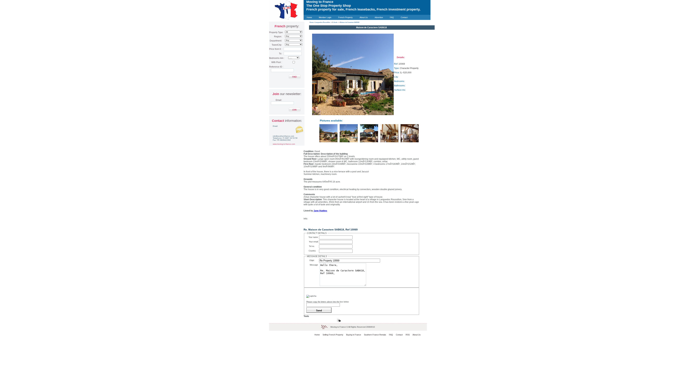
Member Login (325, 17)
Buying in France (353, 335)
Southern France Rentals (375, 335)
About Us (364, 17)
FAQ (392, 17)
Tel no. (314, 246)
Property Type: (275, 32)
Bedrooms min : (275, 58)
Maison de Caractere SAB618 (349, 22)
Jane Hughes (320, 210)
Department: (276, 40)
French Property (345, 17)
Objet (314, 260)
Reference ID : (275, 67)
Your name (313, 237)
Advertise (379, 17)
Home (309, 17)
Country (314, 251)
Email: (279, 100)
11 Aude (334, 22)
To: (280, 53)
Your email (314, 242)
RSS (408, 335)
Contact (404, 17)
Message (314, 265)
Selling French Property (333, 335)
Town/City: (277, 45)
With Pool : (276, 62)
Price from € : (275, 49)
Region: (278, 36)
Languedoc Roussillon (322, 22)
